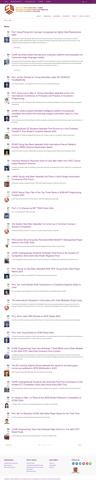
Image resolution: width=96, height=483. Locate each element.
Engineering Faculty (16, 1)
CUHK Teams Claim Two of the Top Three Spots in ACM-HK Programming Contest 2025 (46, 193)
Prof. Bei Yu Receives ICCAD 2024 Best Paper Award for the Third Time (46, 413)
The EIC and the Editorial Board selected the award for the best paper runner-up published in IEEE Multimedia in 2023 (45, 367)
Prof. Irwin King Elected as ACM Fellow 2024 (33, 332)
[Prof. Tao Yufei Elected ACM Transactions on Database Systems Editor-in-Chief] (6, 292)
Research (66, 16)
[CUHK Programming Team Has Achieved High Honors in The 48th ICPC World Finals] (6, 437)
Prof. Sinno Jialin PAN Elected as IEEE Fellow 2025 (36, 316)
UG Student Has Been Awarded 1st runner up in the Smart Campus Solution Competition (44, 225)
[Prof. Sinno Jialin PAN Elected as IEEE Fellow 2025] (6, 324)
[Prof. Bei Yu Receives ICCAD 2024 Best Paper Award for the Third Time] (6, 421)
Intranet (40, 1)
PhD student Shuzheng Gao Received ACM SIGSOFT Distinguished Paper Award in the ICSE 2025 (47, 241)
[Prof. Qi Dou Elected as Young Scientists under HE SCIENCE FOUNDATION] (6, 85)
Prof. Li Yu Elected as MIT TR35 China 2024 (33, 208)
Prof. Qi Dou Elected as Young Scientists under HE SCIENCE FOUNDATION (41, 78)
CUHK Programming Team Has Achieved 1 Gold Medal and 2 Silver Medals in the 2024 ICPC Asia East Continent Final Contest (47, 349)
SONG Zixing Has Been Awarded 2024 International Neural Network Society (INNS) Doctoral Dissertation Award (44, 145)
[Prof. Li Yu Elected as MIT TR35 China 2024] (6, 216)
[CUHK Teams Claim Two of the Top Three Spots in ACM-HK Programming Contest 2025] (6, 200)
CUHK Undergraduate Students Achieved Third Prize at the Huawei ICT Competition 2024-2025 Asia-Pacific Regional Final (45, 254)
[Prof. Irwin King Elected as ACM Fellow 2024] (6, 340)
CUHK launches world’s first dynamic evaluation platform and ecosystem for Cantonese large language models (47, 56)
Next (79, 445)
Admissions (47, 16)
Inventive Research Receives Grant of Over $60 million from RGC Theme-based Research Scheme (46, 162)
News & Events (84, 16)
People (74, 16)
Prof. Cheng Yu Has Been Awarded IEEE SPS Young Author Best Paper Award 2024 (46, 270)
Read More (17, 47)
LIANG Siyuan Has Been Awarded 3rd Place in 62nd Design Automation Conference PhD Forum (46, 178)
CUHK (6, 1)
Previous (8, 445)
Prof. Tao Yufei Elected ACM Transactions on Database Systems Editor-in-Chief (46, 286)
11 (49, 445)
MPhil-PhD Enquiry (31, 471)
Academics (56, 16)
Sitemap (48, 1)
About (39, 16)
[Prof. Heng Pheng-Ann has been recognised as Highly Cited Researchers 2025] (6, 39)
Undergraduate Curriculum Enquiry (35, 467)
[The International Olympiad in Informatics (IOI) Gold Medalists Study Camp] (6, 308)
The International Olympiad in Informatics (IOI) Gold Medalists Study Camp (47, 300)
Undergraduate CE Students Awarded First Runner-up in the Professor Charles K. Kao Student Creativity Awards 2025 (45, 130)
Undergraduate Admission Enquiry (35, 465)
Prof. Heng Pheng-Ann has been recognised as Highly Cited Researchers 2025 (46, 33)
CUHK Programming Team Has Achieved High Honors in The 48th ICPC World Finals (46, 430)
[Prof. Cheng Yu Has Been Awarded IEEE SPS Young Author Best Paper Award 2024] (6, 276)
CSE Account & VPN (30, 1)
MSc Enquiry (30, 469)
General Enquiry (30, 463)
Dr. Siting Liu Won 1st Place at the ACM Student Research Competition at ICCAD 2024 (46, 399)
